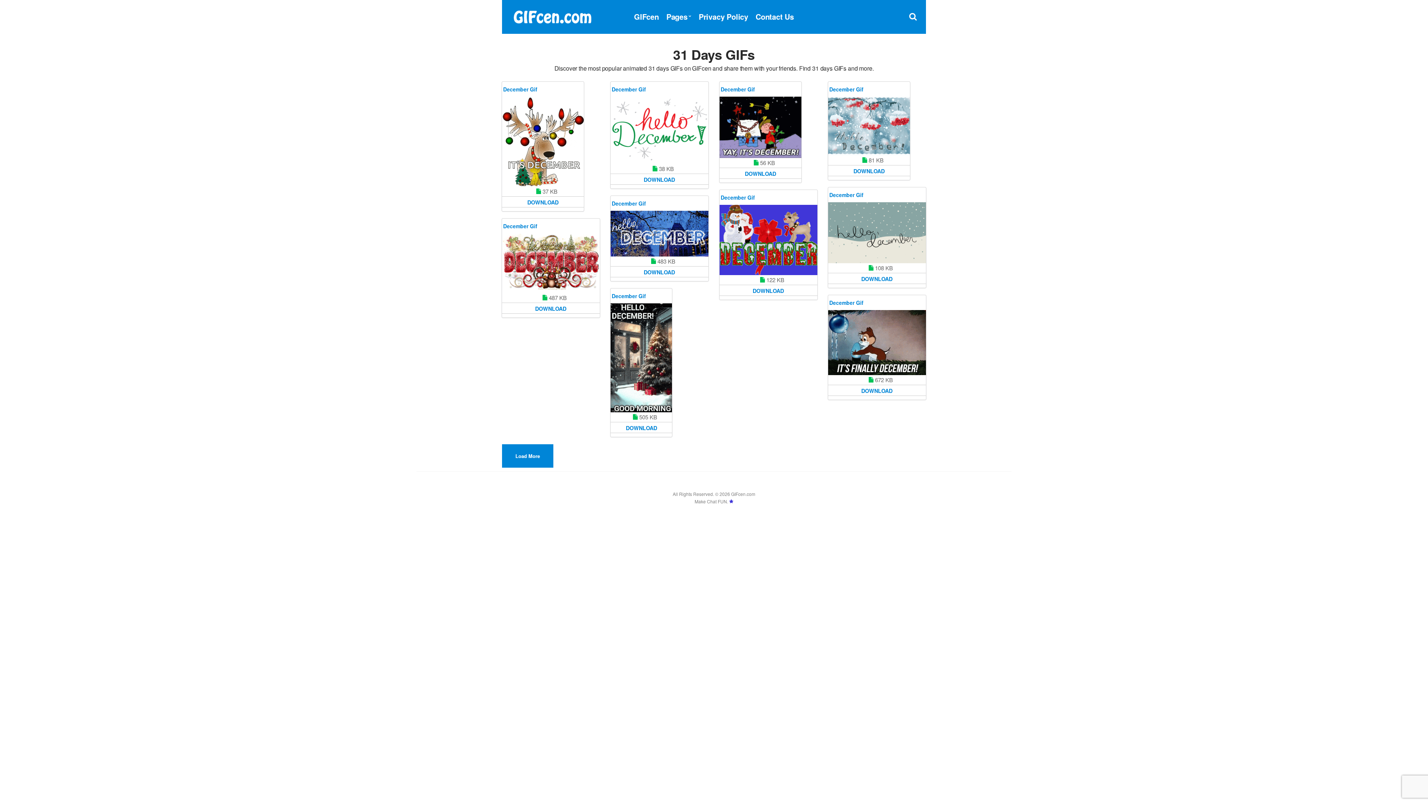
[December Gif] (543, 142)
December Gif (520, 89)
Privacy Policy (723, 16)
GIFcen (646, 16)
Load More (527, 455)
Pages (677, 16)
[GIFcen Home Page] (552, 16)
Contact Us (775, 16)
